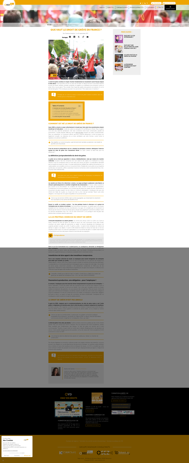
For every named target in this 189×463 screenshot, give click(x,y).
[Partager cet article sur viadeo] (83, 37)
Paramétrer (17, 455)
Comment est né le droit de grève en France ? (65, 108)
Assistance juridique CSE (136, 7)
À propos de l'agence (72, 441)
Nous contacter (170, 3)
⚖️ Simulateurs (150, 7)
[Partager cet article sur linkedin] (74, 37)
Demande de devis (170, 8)
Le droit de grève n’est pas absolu (62, 116)
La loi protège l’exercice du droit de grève (63, 111)
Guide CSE (55, 24)
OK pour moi (27, 455)
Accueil (49, 24)
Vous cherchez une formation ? (120, 404)
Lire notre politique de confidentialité (10, 450)
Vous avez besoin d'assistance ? (120, 407)
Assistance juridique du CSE (115, 441)
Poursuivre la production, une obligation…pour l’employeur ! (67, 114)
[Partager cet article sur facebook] (70, 37)
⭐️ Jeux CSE (160, 7)
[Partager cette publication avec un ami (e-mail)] (88, 37)
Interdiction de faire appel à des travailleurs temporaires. (66, 113)
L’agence (101, 7)
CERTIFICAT (123, 415)
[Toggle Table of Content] (79, 106)
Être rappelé (157, 3)
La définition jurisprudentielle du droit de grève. (64, 109)
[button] (3, 460)
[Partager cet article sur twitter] (79, 37)
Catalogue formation (122, 7)
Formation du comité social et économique (93, 441)
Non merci (6, 455)
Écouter (90, 411)
